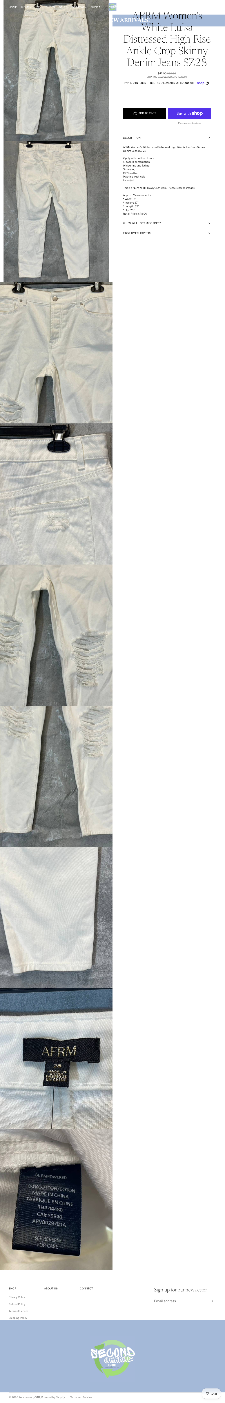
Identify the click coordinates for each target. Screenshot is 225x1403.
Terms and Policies (81, 1397)
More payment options (189, 123)
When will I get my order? (142, 223)
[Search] (192, 7)
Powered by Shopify (53, 1397)
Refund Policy (17, 1304)
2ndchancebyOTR (29, 1397)
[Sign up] (211, 1301)
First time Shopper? (137, 233)
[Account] (202, 7)
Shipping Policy (18, 1318)
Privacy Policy (17, 1297)
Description (132, 138)
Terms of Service (18, 1311)
